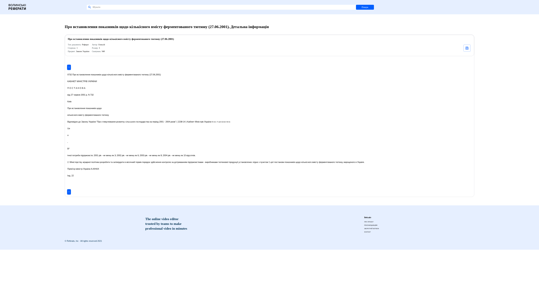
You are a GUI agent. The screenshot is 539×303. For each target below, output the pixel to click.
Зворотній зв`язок (371, 228)
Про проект (369, 222)
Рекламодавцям (370, 225)
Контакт (367, 232)
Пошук (365, 7)
